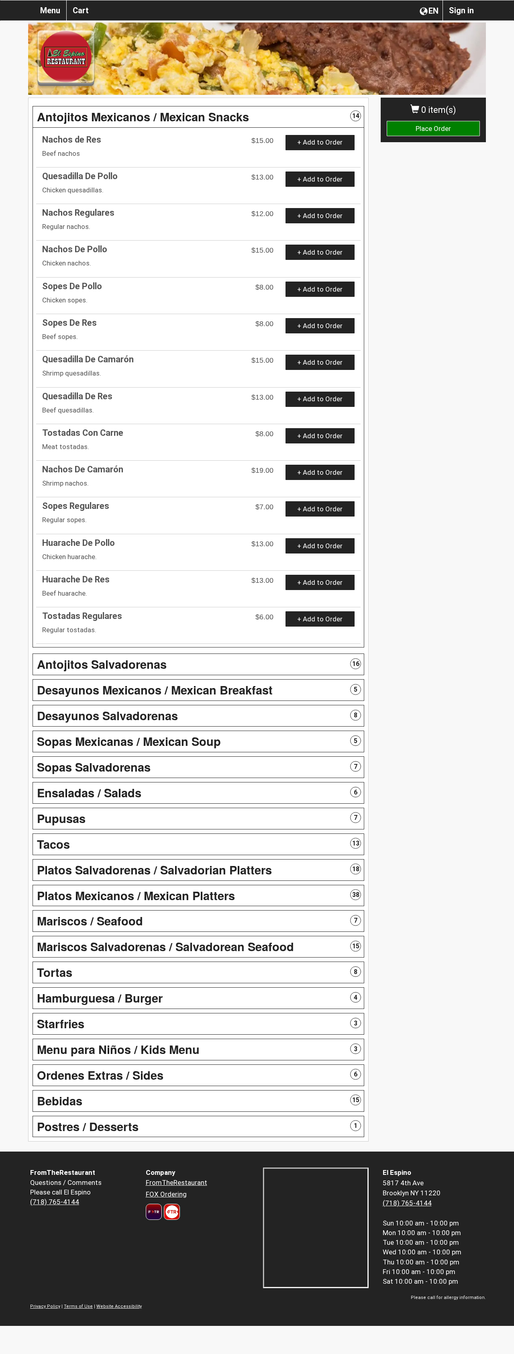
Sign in (461, 10)
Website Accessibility (119, 1306)
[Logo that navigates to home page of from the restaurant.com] (154, 1212)
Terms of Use (78, 1306)
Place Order (433, 129)
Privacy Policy (45, 1306)
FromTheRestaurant (176, 1182)
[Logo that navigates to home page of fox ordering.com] (171, 1212)
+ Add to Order (320, 142)
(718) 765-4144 (54, 1202)
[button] (198, 117)
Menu (50, 10)
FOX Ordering (166, 1194)
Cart (81, 10)
